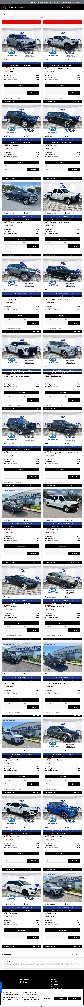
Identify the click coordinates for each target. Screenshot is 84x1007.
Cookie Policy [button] (13, 1001)
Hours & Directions (67, 7)
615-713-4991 (76, 562)
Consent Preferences (0, 987)
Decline (61, 998)
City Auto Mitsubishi (9, 101)
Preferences (47, 998)
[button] (39, 42)
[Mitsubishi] (4, 7)
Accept (74, 998)
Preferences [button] (11, 1002)
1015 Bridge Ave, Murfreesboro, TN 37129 (73, 2)
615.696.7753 (35, 2)
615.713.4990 (44, 2)
